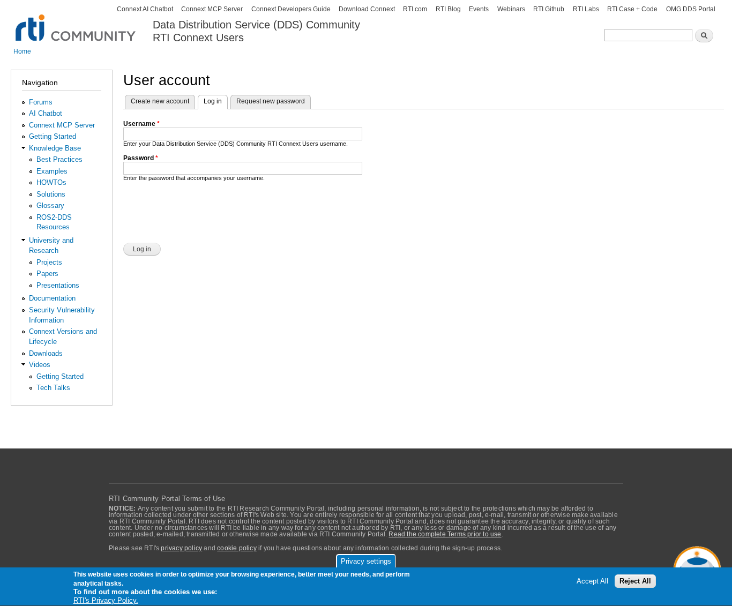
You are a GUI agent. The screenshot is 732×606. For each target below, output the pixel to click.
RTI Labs (586, 9)
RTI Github (548, 9)
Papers (47, 274)
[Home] (76, 21)
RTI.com (415, 9)
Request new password (270, 101)
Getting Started (52, 136)
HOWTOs (51, 182)
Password (140, 158)
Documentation (52, 298)
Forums (41, 102)
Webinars (511, 9)
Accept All (592, 582)
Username (141, 124)
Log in (216, 101)
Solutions (50, 194)
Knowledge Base (55, 148)
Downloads (46, 353)
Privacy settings (366, 561)
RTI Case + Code (632, 9)
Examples (52, 171)
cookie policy (237, 548)
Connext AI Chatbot (145, 9)
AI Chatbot (45, 113)
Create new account (160, 101)
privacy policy (181, 548)
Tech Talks (53, 388)
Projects (49, 262)
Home (22, 51)
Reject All (635, 582)
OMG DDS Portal (690, 9)
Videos (39, 365)
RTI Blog (448, 9)
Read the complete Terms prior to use (445, 534)
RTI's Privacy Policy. (105, 600)
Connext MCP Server (212, 9)
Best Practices (59, 159)
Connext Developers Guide (291, 9)
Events (479, 9)
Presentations (57, 285)
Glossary (50, 205)
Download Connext (367, 9)
